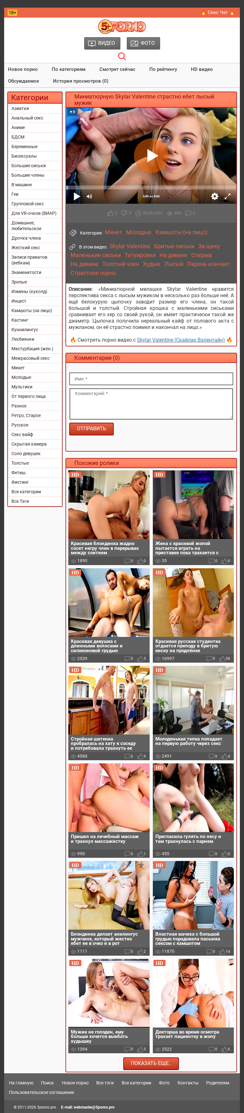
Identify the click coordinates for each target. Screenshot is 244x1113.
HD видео (202, 69)
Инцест (18, 301)
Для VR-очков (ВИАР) (34, 213)
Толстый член (120, 264)
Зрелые (19, 281)
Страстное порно (93, 273)
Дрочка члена (26, 238)
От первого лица (28, 396)
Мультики (21, 386)
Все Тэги (20, 501)
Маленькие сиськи (96, 255)
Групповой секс (27, 203)
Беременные (24, 146)
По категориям (68, 69)
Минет (18, 367)
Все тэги (105, 1082)
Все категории (26, 491)
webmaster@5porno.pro (94, 1107)
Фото (164, 1082)
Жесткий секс (25, 247)
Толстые (20, 463)
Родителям (217, 1082)
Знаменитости (26, 272)
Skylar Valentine (130, 246)
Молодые (21, 377)
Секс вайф (22, 434)
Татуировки (140, 255)
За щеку (209, 246)
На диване (173, 255)
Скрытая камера (29, 444)
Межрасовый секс (30, 358)
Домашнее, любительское (26, 225)
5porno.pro (46, 1107)
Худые (151, 264)
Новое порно (23, 69)
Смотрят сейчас (117, 69)
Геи (14, 194)
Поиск (47, 1082)
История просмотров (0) (80, 81)
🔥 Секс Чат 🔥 (217, 12)
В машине (21, 184)
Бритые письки (174, 246)
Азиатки (20, 108)
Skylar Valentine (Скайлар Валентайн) (181, 340)
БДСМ (17, 137)
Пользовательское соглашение (41, 1092)
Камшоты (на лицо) (31, 310)
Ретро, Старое (26, 415)
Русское (19, 424)
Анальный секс (27, 117)
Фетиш (18, 472)
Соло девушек (26, 453)
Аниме (18, 127)
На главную (21, 1082)
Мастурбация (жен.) (32, 348)
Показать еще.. (151, 1063)
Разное (18, 405)
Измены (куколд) (29, 291)
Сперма (201, 255)
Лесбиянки (22, 339)
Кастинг (19, 320)
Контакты (188, 1082)
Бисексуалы (24, 156)
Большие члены (27, 175)
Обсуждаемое (23, 81)
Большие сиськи (28, 165)
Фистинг (20, 482)
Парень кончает (208, 264)
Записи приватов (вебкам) (29, 260)
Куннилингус (24, 329)
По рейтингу (163, 69)
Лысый (173, 264)
